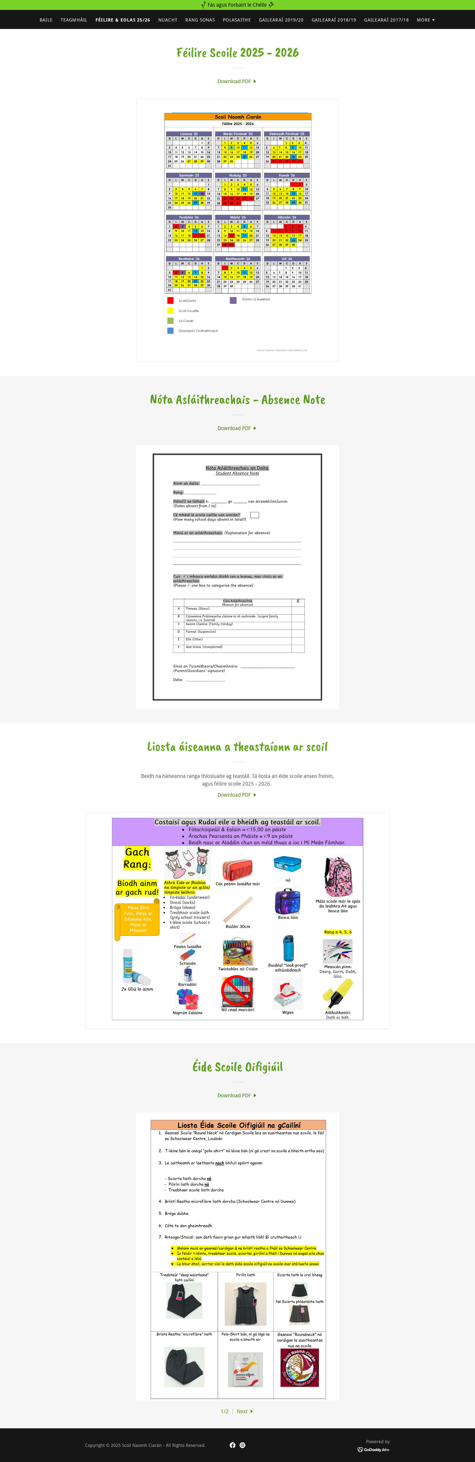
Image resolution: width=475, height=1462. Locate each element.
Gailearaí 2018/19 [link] (334, 20)
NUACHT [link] (168, 20)
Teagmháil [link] (74, 20)
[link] (237, 81)
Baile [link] (46, 20)
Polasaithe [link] (237, 20)
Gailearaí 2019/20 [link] (281, 20)
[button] (426, 20)
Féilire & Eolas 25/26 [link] (122, 20)
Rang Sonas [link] (200, 20)
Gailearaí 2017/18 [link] (386, 20)
